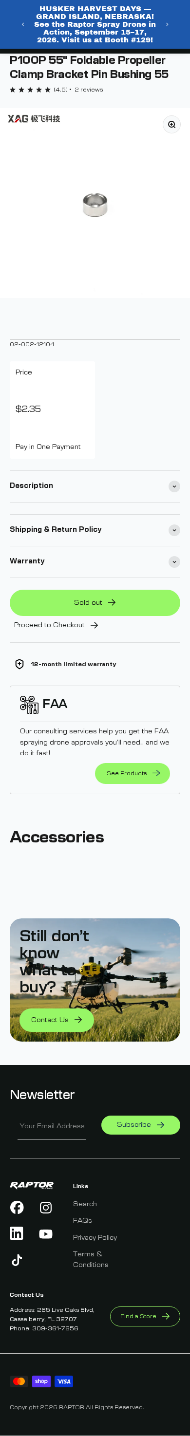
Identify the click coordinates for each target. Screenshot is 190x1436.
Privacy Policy (95, 1237)
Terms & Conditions (91, 1259)
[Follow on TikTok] (17, 1260)
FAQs (82, 1220)
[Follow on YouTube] (46, 1234)
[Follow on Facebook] (17, 1207)
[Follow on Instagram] (46, 1207)
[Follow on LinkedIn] (17, 1234)
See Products (127, 773)
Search (85, 1204)
